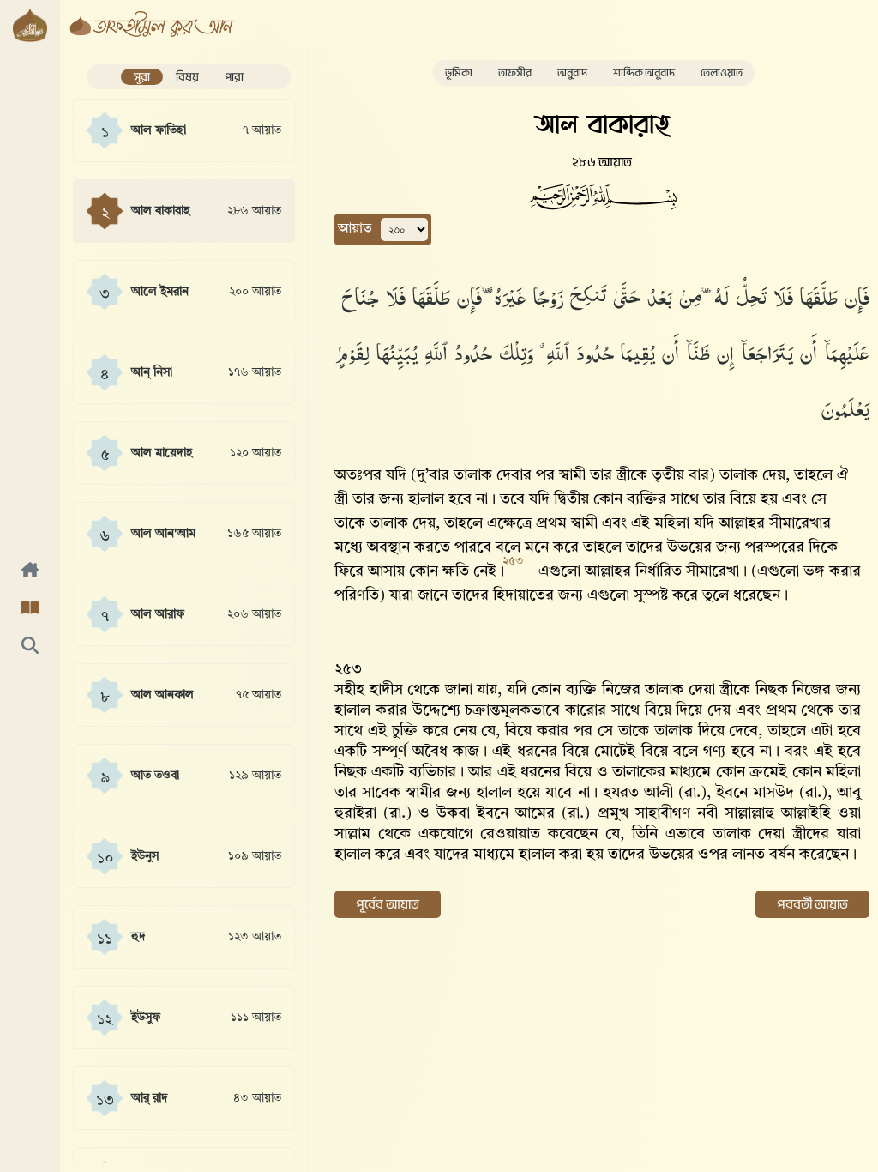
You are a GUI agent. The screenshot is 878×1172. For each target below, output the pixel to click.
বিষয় (187, 77)
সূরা (142, 77)
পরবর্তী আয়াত (812, 904)
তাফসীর (515, 73)
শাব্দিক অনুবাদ (644, 73)
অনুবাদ (572, 73)
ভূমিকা (458, 73)
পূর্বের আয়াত (387, 904)
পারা (234, 77)
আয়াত (355, 229)
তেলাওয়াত (722, 73)
